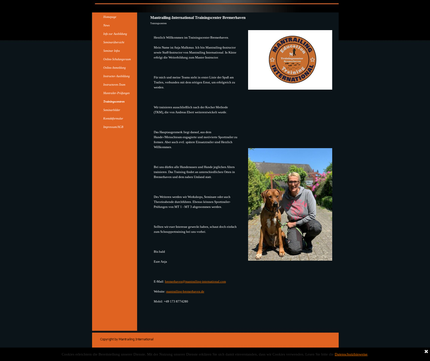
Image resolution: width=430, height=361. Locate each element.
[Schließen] (426, 352)
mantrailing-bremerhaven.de (185, 291)
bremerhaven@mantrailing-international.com (195, 281)
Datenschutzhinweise (351, 354)
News (106, 25)
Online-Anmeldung (114, 67)
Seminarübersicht (113, 42)
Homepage (109, 17)
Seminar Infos (111, 51)
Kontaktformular (113, 118)
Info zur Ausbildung (115, 34)
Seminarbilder (111, 110)
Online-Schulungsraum (117, 59)
